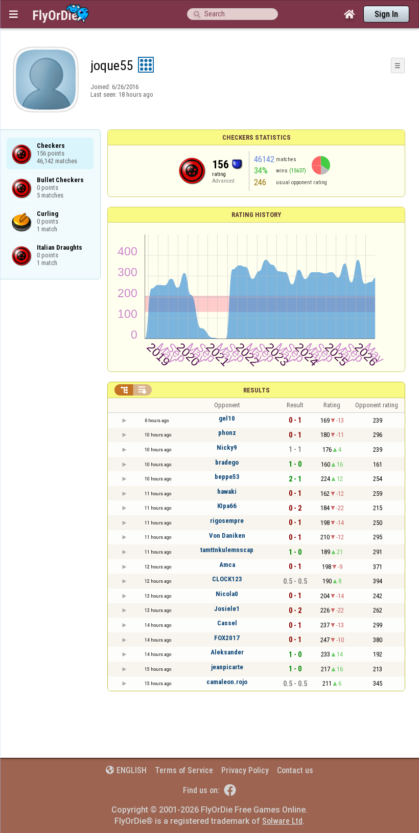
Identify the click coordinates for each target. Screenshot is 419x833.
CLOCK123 (227, 579)
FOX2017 (227, 638)
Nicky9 (227, 447)
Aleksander (227, 652)
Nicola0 (227, 594)
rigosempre (227, 520)
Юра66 (227, 506)
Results (256, 390)
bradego (227, 462)
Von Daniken (227, 535)
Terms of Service (184, 770)
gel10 (227, 418)
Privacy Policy (245, 770)
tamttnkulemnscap (226, 550)
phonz (227, 432)
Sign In (386, 14)
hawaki (227, 491)
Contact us (295, 770)
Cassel (227, 623)
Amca (227, 564)
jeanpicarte (227, 667)
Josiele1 (227, 608)
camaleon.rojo (226, 682)
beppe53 (227, 476)
